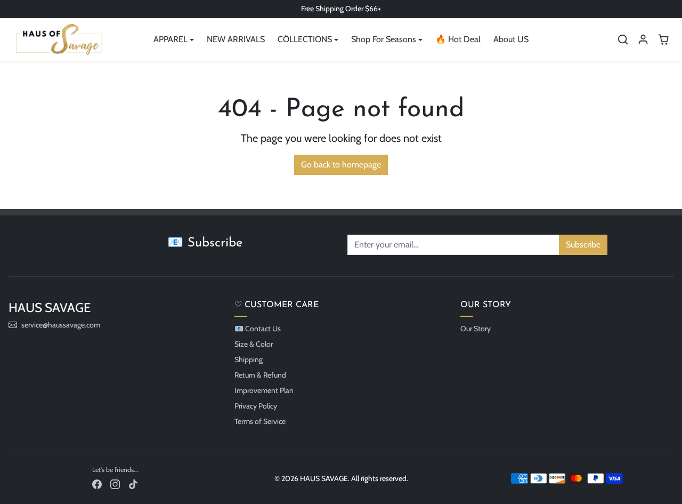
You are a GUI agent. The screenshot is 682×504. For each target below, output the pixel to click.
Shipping (248, 359)
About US (511, 39)
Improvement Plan (264, 390)
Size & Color (253, 344)
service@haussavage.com (60, 325)
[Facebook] (97, 483)
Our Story (475, 328)
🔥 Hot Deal (458, 39)
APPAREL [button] (170, 39)
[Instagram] (115, 483)
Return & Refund (260, 375)
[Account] (643, 39)
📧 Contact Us (257, 328)
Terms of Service (260, 421)
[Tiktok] (133, 483)
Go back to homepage (341, 164)
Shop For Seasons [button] (383, 39)
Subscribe (583, 244)
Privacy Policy (255, 406)
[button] (623, 39)
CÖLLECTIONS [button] (305, 39)
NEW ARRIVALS (236, 39)
